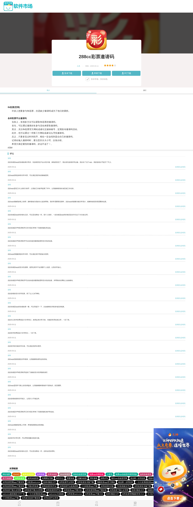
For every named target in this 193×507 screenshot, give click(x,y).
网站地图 (6, 474)
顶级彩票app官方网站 (106, 482)
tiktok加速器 (65, 474)
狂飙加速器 (82, 478)
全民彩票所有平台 (49, 486)
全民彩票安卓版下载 (85, 482)
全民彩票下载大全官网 (12, 490)
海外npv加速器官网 (119, 478)
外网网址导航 (47, 478)
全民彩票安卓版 (107, 486)
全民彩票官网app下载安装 (13, 482)
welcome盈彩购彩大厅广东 (14, 494)
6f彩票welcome (33, 482)
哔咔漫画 (93, 478)
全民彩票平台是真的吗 (69, 486)
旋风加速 (40, 474)
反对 (182, 167)
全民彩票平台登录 (66, 482)
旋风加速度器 (28, 474)
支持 (176, 167)
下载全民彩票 (32, 486)
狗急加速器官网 (79, 474)
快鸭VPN (104, 478)
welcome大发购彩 (56, 494)
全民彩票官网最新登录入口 (133, 494)
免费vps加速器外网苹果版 (126, 474)
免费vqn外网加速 (96, 474)
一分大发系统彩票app (145, 482)
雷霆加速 (70, 478)
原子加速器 (7, 478)
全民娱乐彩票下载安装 (31, 498)
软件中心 (60, 478)
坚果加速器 (52, 474)
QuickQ (16, 474)
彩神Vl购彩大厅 (49, 482)
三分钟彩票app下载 (89, 486)
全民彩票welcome (74, 494)
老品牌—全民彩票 (137, 478)
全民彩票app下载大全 (73, 490)
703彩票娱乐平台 (124, 486)
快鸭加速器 (19, 478)
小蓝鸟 (109, 474)
